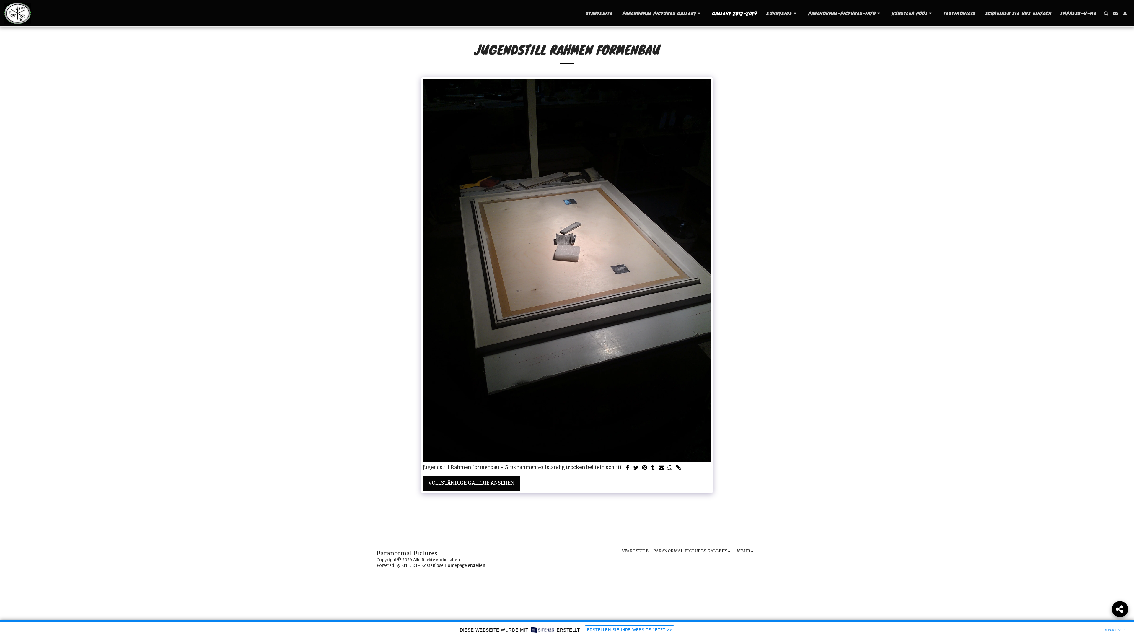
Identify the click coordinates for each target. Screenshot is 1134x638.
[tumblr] (653, 468)
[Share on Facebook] (627, 468)
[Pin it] (644, 468)
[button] (662, 13)
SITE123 (409, 565)
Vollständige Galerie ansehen (471, 483)
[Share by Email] (662, 468)
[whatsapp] (670, 468)
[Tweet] (636, 468)
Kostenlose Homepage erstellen (453, 565)
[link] (679, 468)
